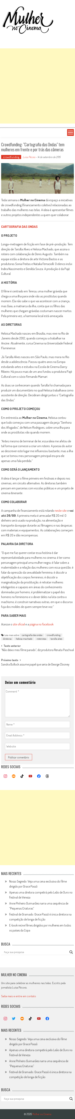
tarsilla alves (56, 638)
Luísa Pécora (29, 157)
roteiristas (41, 638)
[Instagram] (5, 776)
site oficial (19, 624)
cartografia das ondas (32, 635)
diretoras (7, 638)
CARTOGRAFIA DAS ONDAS (19, 227)
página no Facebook (42, 624)
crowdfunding (11, 157)
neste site (61, 510)
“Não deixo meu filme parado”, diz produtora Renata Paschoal (37, 650)
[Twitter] (13, 1019)
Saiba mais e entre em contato (18, 996)
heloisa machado (24, 638)
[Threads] (47, 776)
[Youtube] (30, 776)
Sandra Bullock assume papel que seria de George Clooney (35, 664)
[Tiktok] (22, 776)
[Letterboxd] (13, 776)
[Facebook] (39, 776)
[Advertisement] (37, 86)
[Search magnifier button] (71, 952)
